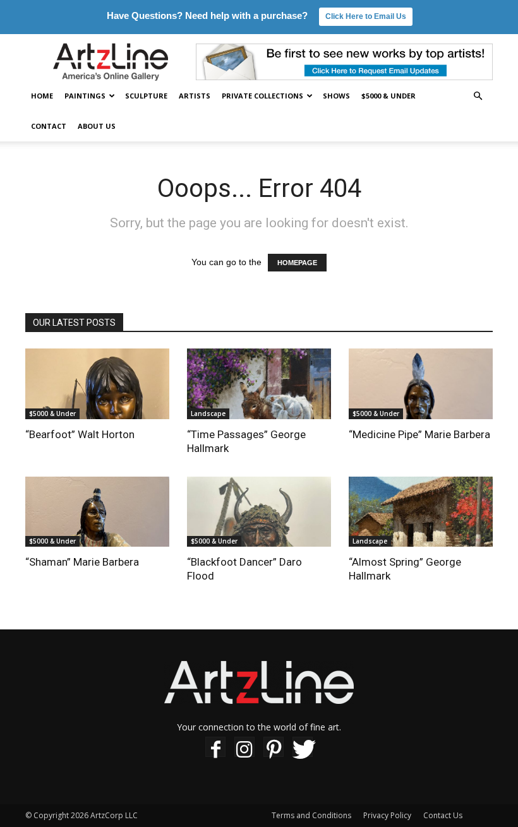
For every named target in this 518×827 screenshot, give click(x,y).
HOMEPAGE (297, 262)
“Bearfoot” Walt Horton (80, 434)
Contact (48, 126)
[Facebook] (215, 749)
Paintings (84, 95)
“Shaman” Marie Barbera (82, 562)
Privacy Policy (387, 815)
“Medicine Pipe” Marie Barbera (419, 434)
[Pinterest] (273, 749)
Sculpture (146, 95)
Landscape (208, 413)
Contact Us (442, 815)
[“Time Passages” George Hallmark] (259, 383)
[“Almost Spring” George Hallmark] (421, 512)
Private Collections (262, 95)
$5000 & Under (388, 95)
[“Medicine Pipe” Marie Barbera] (421, 383)
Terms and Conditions (311, 815)
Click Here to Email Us (365, 16)
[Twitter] (302, 749)
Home (42, 95)
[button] (477, 96)
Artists (194, 95)
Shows (336, 95)
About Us (97, 126)
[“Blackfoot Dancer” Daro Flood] (259, 512)
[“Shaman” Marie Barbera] (97, 512)
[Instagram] (244, 749)
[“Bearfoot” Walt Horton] (97, 383)
